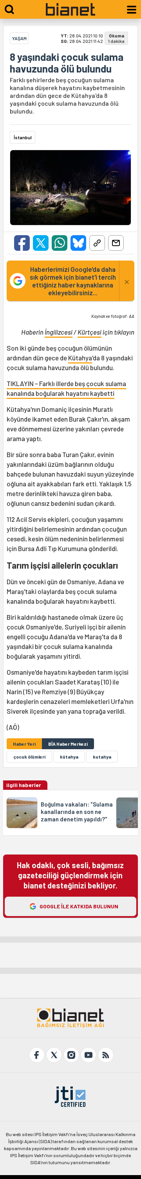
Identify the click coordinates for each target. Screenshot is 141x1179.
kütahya (69, 756)
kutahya (102, 756)
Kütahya (80, 358)
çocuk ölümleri (29, 756)
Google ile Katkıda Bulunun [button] (79, 906)
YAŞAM (19, 38)
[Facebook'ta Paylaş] (22, 243)
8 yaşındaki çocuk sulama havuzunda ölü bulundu (66, 62)
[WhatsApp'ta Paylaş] (59, 243)
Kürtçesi (89, 332)
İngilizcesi (58, 332)
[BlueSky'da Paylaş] (78, 243)
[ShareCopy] (97, 243)
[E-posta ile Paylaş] (116, 243)
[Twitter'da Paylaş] (41, 243)
